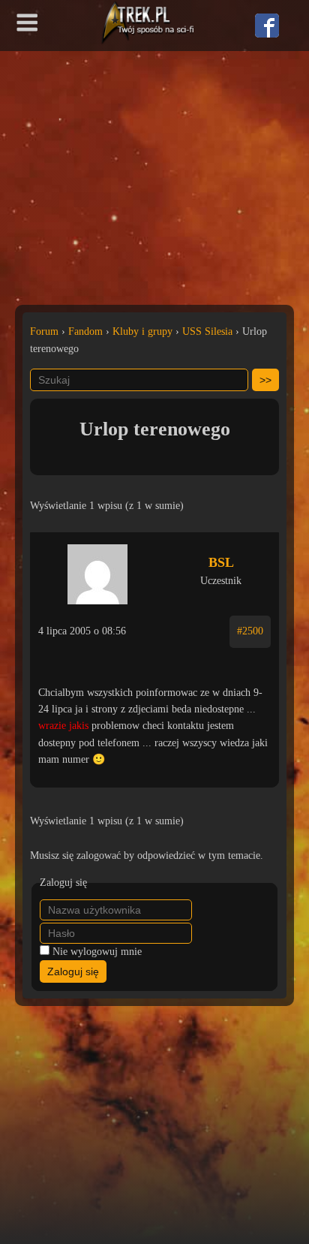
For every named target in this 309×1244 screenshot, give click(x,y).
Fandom (85, 331)
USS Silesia (207, 331)
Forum (44, 331)
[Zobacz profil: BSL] (97, 570)
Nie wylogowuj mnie (97, 951)
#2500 (250, 631)
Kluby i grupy (142, 331)
